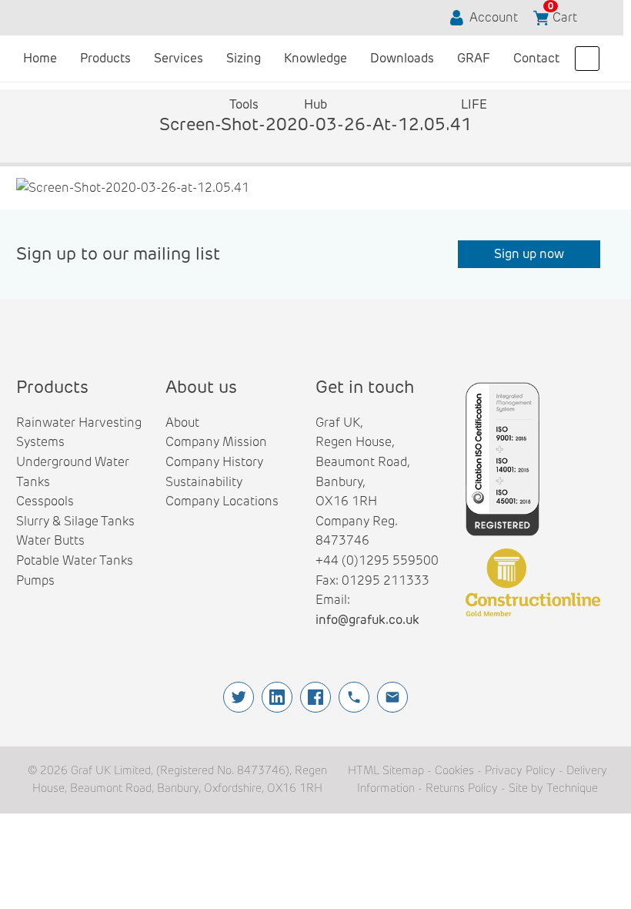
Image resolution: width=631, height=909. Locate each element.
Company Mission (216, 441)
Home (40, 58)
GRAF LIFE (473, 66)
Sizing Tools (243, 66)
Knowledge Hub (315, 66)
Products (105, 58)
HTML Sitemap (386, 770)
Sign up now (529, 254)
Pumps (35, 580)
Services (178, 58)
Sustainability (203, 482)
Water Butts (50, 540)
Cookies (454, 770)
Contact (536, 58)
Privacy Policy (520, 770)
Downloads (402, 58)
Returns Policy (462, 788)
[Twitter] (238, 697)
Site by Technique (553, 788)
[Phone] (354, 697)
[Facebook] (315, 697)
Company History (214, 461)
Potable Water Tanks (74, 560)
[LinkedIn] (277, 697)
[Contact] (392, 697)
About (182, 422)
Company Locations (222, 501)
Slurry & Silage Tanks (75, 521)
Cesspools (45, 501)
